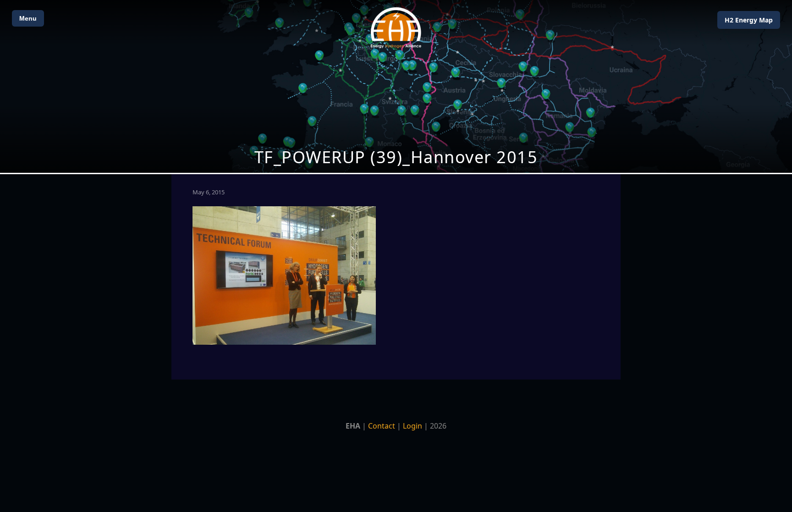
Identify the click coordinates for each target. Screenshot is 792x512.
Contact (381, 426)
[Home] (396, 27)
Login (412, 426)
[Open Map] (396, 86)
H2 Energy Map (749, 20)
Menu (28, 18)
